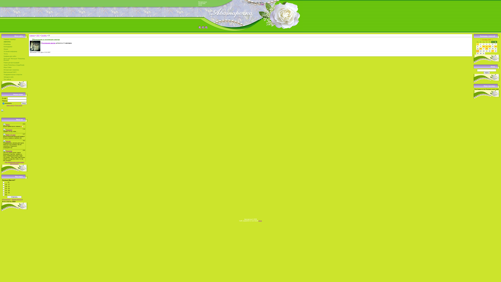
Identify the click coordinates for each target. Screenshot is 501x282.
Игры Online (7, 67)
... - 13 (7, 182)
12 (489, 46)
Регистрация (18, 105)
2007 (38, 35)
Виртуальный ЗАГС (10, 72)
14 (495, 46)
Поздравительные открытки (13, 74)
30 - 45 (7, 192)
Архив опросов (17, 199)
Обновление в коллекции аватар (46, 39)
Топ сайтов (7, 79)
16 (480, 48)
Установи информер (10, 51)
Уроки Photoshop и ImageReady (14, 65)
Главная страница (10, 39)
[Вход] (206, 28)
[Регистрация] (203, 28)
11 (486, 46)
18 (486, 48)
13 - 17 (7, 184)
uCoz (260, 221)
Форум (6, 49)
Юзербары (7, 44)
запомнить (8, 103)
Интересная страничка (11, 70)
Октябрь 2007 (486, 40)
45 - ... (7, 195)
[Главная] (199, 28)
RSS (262, 4)
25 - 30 (7, 190)
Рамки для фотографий (11, 62)
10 (483, 46)
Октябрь (44, 35)
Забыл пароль (10, 105)
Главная (32, 35)
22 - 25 (7, 188)
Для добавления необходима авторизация (14, 163)
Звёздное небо (8, 77)
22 (477, 51)
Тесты (6, 54)
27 (492, 51)
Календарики (8, 46)
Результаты (7, 199)
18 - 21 (7, 186)
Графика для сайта (10, 56)
